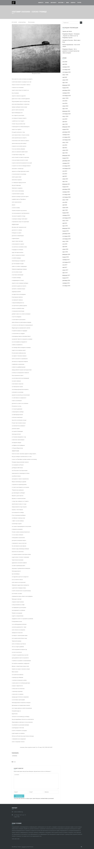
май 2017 (64, 267)
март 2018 (65, 252)
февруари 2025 (66, 85)
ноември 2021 (66, 163)
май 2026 (64, 64)
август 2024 (65, 98)
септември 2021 (66, 168)
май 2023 (64, 121)
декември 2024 (66, 90)
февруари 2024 (66, 111)
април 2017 (65, 270)
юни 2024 (64, 103)
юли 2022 (64, 145)
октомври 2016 (66, 285)
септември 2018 (66, 239)
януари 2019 (65, 231)
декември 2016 (66, 280)
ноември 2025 (66, 67)
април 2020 (65, 207)
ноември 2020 (66, 192)
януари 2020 (65, 212)
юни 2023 (64, 119)
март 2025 (65, 82)
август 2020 (65, 199)
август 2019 (65, 220)
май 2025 (64, 77)
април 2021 (65, 179)
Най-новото (53, 2)
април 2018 (65, 249)
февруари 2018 (66, 254)
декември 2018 (66, 233)
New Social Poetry (22, 22)
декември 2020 (66, 189)
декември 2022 (66, 132)
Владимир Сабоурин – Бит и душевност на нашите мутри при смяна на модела (70, 50)
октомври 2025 (66, 69)
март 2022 (65, 153)
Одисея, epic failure (67, 31)
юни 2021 (64, 173)
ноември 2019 (66, 215)
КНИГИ (67, 2)
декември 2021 (66, 160)
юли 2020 (64, 202)
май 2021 (64, 176)
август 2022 (65, 142)
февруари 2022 (66, 155)
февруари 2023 (66, 126)
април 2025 (65, 80)
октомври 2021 (66, 166)
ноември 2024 (66, 93)
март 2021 (65, 181)
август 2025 (65, 74)
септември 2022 (66, 140)
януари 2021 (65, 186)
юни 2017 (64, 265)
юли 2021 (64, 171)
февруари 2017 (66, 275)
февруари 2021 (66, 184)
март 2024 (65, 108)
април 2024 (65, 106)
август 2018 (65, 241)
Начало (47, 2)
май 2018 (64, 246)
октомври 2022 (66, 137)
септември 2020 (66, 197)
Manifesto (40, 2)
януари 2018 (65, 257)
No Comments (32, 22)
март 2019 (65, 226)
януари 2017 (65, 278)
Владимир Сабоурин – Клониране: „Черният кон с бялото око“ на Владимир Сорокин (71, 35)
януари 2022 (65, 158)
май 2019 (64, 223)
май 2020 (64, 205)
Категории (60, 2)
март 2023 (65, 124)
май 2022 (64, 147)
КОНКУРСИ (73, 2)
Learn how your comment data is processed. (43, 798)
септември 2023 (66, 113)
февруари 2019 (66, 228)
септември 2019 (66, 218)
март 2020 (65, 210)
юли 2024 (64, 100)
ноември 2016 (66, 283)
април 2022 (65, 150)
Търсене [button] (79, 2)
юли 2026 (64, 61)
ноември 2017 (66, 259)
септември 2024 (66, 95)
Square (23, 846)
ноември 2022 (66, 134)
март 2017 (65, 272)
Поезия (14, 761)
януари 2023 (65, 129)
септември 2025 (66, 72)
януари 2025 (65, 87)
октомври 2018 (66, 236)
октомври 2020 (66, 194)
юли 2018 (64, 244)
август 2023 (65, 116)
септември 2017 (66, 262)
